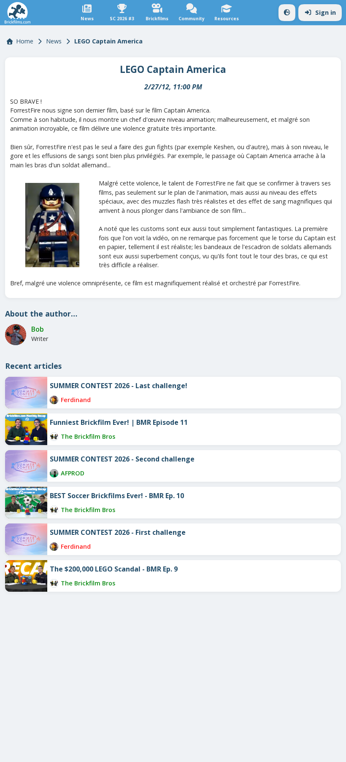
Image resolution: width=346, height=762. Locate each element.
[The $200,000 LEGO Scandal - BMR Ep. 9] (26, 576)
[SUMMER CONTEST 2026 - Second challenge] (26, 466)
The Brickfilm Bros (88, 436)
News (54, 41)
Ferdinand (76, 400)
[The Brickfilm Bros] (54, 436)
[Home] (17, 13)
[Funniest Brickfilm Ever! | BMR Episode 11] (26, 429)
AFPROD (72, 473)
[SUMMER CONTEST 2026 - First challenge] (26, 539)
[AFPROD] (54, 473)
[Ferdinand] (54, 400)
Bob (37, 329)
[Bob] (15, 334)
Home (24, 41)
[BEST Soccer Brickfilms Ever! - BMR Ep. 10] (26, 502)
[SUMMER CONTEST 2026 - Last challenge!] (26, 392)
